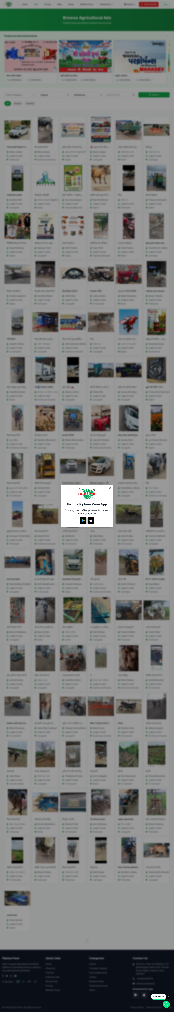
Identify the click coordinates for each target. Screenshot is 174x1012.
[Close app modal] (109, 488)
